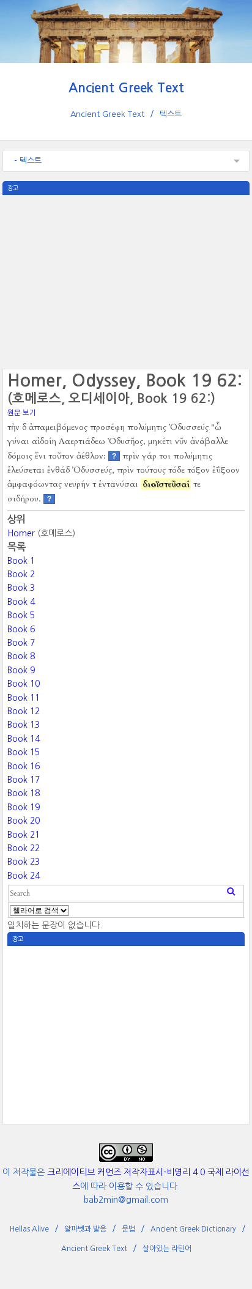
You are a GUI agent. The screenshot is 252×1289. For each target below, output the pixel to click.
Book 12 (23, 711)
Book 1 (21, 560)
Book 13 (23, 724)
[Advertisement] (126, 280)
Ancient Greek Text (126, 87)
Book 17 (23, 779)
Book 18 (23, 793)
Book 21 (23, 834)
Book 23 (23, 861)
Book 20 (23, 820)
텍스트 (171, 114)
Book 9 (21, 670)
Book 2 (21, 574)
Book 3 (21, 587)
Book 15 (23, 752)
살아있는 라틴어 (167, 1248)
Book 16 (23, 766)
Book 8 (21, 656)
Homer (21, 533)
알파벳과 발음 (85, 1229)
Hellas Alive (29, 1229)
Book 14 (23, 738)
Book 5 (21, 615)
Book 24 (23, 875)
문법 (128, 1229)
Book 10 (23, 683)
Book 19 (23, 807)
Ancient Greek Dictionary (193, 1229)
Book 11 (23, 697)
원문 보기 (21, 412)
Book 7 (21, 642)
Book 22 (23, 848)
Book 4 (21, 601)
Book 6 (21, 629)
